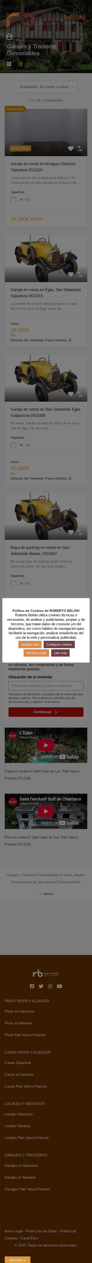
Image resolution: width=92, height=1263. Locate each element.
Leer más (60, 653)
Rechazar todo (36, 653)
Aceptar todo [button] (30, 644)
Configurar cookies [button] (59, 644)
